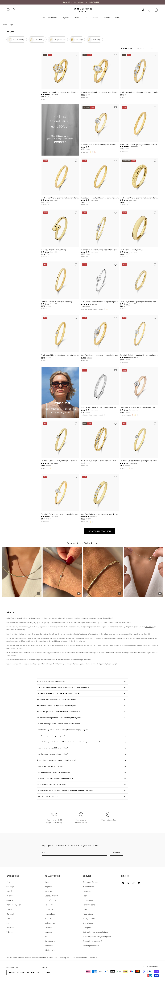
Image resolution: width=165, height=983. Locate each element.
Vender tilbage (89, 905)
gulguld (37, 623)
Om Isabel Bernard (90, 882)
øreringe (143, 653)
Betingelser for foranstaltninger (95, 932)
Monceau (48, 932)
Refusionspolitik (52, 958)
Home (5, 25)
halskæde (118, 653)
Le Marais (48, 927)
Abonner (116, 853)
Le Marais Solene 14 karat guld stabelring (56, 302)
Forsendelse (88, 900)
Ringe (11, 25)
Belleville (48, 891)
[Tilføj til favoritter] (76, 55)
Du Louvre (49, 909)
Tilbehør (9, 932)
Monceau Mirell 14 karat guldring (53, 250)
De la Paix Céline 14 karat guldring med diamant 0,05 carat (59, 461)
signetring (119, 638)
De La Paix (49, 905)
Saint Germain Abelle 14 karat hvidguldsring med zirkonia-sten (99, 302)
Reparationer (88, 914)
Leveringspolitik (66, 958)
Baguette (48, 886)
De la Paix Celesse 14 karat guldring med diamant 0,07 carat (138, 461)
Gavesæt (10, 914)
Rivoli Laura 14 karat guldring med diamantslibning (139, 145)
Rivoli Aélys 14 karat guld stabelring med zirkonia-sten (60, 355)
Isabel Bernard (154, 966)
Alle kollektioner (51, 950)
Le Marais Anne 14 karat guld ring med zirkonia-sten (59, 92)
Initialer (9, 909)
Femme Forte (50, 914)
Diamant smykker (13, 905)
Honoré (48, 918)
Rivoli (47, 936)
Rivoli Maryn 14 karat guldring (131, 250)
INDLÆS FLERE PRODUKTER (100, 531)
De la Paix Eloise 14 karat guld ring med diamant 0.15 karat (59, 514)
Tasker (9, 918)
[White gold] (92, 152)
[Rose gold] (95, 152)
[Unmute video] (38, 593)
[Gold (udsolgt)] (107, 309)
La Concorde (50, 923)
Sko (7, 923)
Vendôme (49, 945)
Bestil (85, 896)
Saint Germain (50, 941)
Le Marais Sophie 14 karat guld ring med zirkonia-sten (99, 92)
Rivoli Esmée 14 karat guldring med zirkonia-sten (99, 250)
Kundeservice (88, 886)
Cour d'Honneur (51, 900)
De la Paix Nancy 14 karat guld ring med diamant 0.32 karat (99, 355)
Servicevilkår (11, 958)
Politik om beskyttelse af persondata (31, 958)
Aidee (47, 882)
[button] (14, 10)
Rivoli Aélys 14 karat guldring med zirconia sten (138, 302)
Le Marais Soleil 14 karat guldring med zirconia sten (98, 145)
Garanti (86, 909)
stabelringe (149, 627)
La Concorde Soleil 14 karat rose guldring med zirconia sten (137, 407)
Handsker (10, 927)
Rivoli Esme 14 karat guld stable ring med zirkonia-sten (139, 92)
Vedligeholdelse (89, 918)
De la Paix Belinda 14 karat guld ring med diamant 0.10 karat (139, 355)
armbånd (109, 653)
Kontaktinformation (80, 958)
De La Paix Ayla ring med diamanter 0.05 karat (98, 461)
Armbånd (10, 891)
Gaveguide (87, 927)
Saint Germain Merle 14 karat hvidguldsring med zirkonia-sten (99, 407)
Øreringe (10, 886)
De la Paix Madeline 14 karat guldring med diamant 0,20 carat (100, 514)
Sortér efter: (126, 48)
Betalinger (87, 891)
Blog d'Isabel (88, 923)
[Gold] (90, 152)
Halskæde (10, 896)
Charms (9, 900)
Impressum (93, 958)
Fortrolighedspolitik (91, 945)
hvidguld (44, 623)
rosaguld (53, 623)
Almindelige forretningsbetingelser (97, 936)
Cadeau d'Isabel (51, 896)
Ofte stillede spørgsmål (92, 941)
